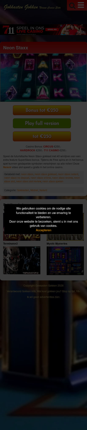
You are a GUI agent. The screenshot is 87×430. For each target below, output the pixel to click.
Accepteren (43, 230)
